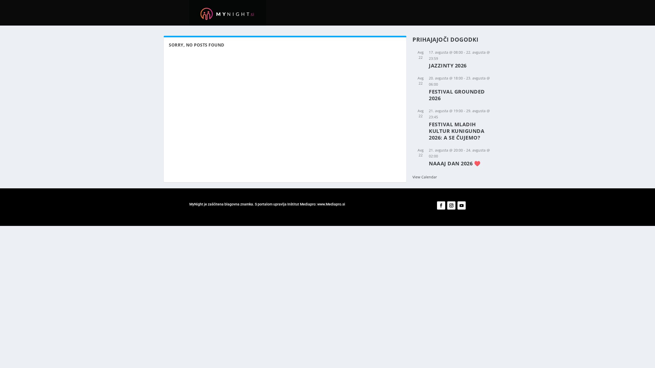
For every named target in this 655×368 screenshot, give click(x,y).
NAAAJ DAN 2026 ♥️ (455, 163)
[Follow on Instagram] (451, 205)
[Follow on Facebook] (441, 205)
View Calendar (424, 177)
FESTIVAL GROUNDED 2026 (457, 95)
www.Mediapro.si (331, 204)
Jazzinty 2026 (448, 65)
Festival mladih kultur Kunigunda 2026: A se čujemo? (456, 131)
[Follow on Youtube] (461, 205)
